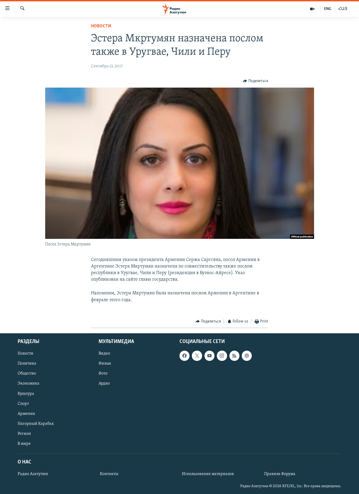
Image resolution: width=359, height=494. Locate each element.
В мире (24, 444)
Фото (103, 374)
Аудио (104, 384)
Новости (101, 26)
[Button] (255, 81)
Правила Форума (279, 474)
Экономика (28, 384)
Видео (104, 354)
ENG (327, 9)
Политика (27, 364)
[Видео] (312, 9)
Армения (26, 414)
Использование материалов (208, 474)
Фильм (105, 364)
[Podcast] (247, 356)
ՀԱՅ (342, 9)
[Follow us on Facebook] (184, 356)
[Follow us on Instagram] (222, 356)
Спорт (23, 404)
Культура (26, 394)
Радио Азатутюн (33, 474)
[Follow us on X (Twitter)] (197, 356)
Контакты (109, 474)
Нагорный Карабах (36, 424)
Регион (24, 434)
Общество (27, 374)
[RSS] (234, 356)
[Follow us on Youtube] (209, 356)
